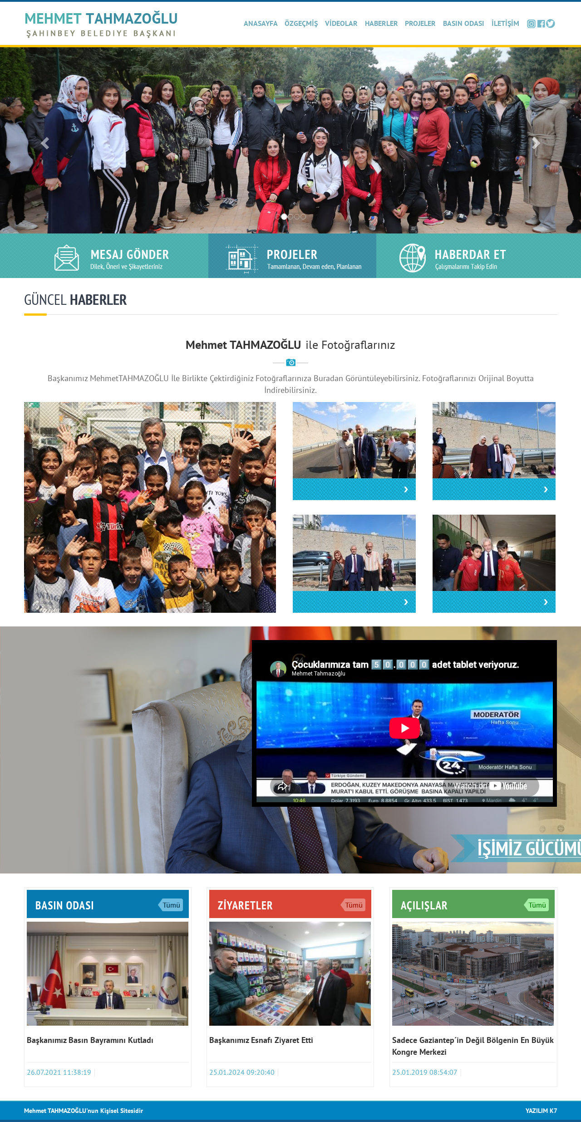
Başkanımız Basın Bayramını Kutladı (90, 1040)
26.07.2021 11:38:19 (59, 1072)
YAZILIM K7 (541, 1111)
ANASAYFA (261, 23)
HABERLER (381, 23)
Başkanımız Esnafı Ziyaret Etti (261, 1040)
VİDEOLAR (341, 23)
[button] (43, 140)
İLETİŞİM (505, 23)
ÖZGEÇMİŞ (301, 23)
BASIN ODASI (463, 23)
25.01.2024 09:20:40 (242, 1072)
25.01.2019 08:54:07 (425, 1072)
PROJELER (420, 23)
